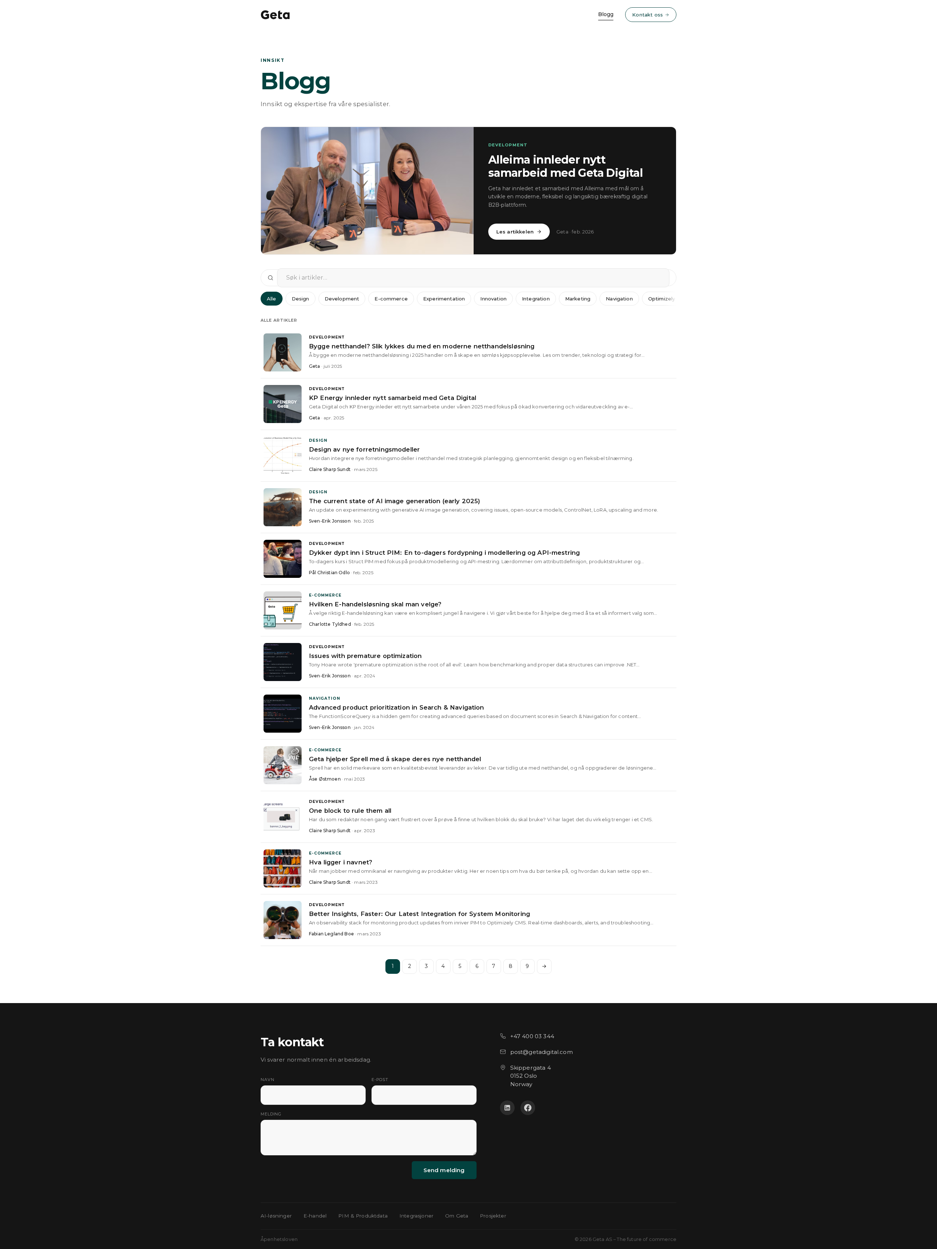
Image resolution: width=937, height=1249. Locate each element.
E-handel (314, 1216)
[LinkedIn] (507, 1107)
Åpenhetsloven (279, 1239)
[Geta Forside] (275, 14)
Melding (271, 1114)
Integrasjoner (416, 1216)
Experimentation (444, 299)
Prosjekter (493, 1216)
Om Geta (456, 1216)
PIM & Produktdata (363, 1216)
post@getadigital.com (541, 1051)
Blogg (606, 14)
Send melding (444, 1170)
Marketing (577, 299)
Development (342, 299)
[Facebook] (527, 1107)
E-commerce (391, 299)
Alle (271, 299)
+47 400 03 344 (532, 1036)
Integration (536, 299)
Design (300, 299)
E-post (380, 1079)
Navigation (619, 299)
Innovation (493, 299)
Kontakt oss (647, 15)
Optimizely (661, 299)
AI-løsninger (276, 1216)
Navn (268, 1079)
